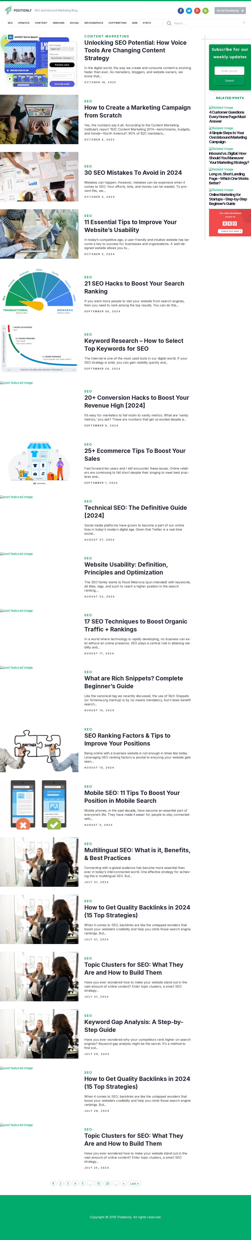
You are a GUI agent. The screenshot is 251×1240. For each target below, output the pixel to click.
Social (74, 22)
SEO (10, 22)
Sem (134, 22)
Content (41, 22)
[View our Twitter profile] (189, 8)
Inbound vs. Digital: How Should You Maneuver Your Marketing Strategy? (229, 158)
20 (107, 1183)
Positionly (124, 1217)
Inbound (59, 22)
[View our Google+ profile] (197, 8)
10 (98, 1183)
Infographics (93, 22)
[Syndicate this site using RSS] (205, 8)
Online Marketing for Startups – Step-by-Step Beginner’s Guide (228, 199)
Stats (147, 22)
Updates (23, 22)
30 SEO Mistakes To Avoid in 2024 (133, 172)
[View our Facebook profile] (181, 8)
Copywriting (117, 22)
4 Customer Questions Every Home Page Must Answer (227, 117)
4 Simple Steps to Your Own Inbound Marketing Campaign (228, 137)
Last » (134, 1183)
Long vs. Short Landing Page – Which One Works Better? (228, 178)
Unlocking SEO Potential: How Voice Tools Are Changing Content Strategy (135, 50)
